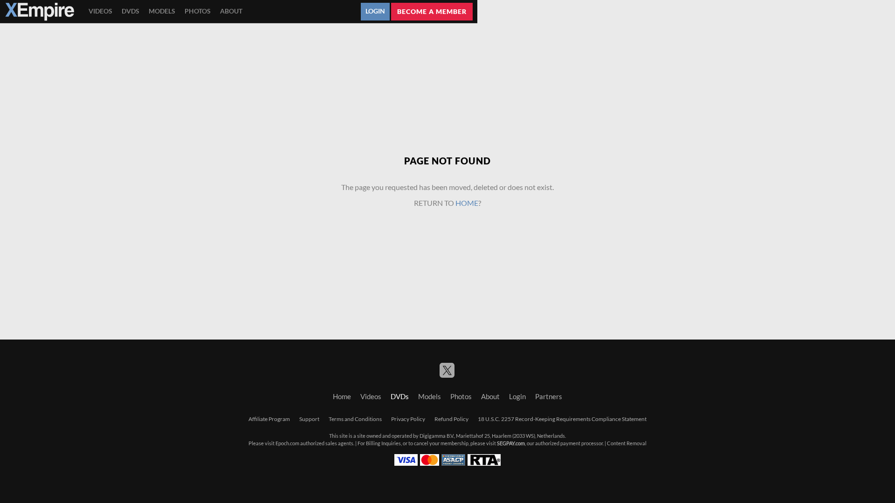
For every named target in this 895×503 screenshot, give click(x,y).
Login (375, 11)
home (466, 203)
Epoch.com (287, 443)
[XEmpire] (40, 11)
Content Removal (627, 443)
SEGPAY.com (511, 443)
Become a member (432, 11)
